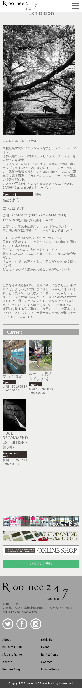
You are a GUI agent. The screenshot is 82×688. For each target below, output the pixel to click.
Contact (46, 662)
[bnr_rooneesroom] (41, 525)
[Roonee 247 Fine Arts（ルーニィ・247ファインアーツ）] (20, 8)
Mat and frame (12, 654)
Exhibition (47, 639)
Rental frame (49, 654)
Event (45, 647)
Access (7, 662)
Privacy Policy (50, 669)
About (6, 639)
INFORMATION (12, 647)
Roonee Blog (11, 669)
